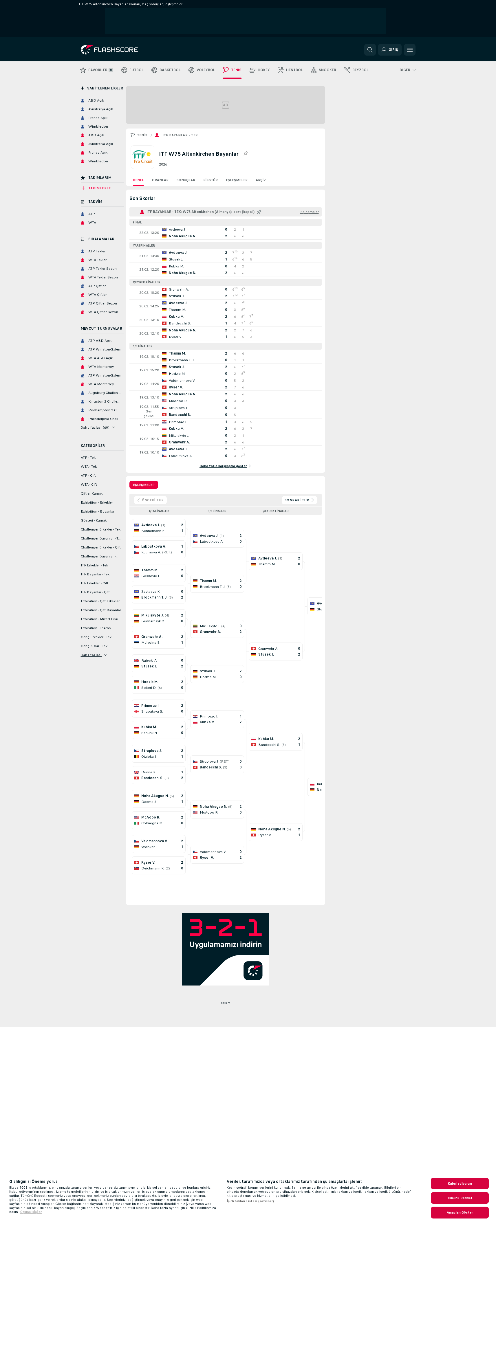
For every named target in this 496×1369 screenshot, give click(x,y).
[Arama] (370, 50)
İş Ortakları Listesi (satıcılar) (250, 1201)
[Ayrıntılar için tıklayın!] (225, 232)
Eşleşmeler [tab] (144, 485)
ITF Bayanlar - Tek (180, 135)
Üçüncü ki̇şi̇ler (31, 1212)
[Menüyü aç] (410, 50)
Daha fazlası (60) (95, 427)
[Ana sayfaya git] (120, 49)
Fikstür (210, 180)
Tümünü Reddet (460, 1198)
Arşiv (261, 180)
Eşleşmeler (237, 180)
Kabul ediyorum (460, 1183)
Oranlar (160, 180)
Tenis (142, 135)
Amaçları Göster (460, 1212)
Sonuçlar (186, 180)
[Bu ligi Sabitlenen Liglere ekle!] (245, 153)
